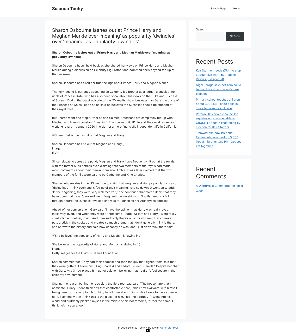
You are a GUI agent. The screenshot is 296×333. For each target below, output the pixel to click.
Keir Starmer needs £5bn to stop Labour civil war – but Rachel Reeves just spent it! (218, 75)
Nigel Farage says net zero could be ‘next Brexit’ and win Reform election (218, 89)
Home (237, 8)
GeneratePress (169, 327)
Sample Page (218, 8)
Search (201, 29)
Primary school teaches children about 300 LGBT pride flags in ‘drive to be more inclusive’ (218, 104)
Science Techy (67, 8)
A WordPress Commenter (213, 185)
